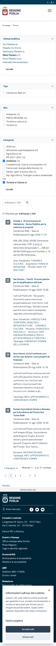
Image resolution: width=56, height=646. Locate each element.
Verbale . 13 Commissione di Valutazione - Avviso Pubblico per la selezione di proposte (29, 224)
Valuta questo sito (28, 489)
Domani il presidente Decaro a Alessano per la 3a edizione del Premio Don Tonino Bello (31, 412)
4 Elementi (12, 469)
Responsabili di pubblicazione (17, 585)
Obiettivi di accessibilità (14, 561)
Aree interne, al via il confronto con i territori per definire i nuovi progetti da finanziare (31, 357)
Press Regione (9, 544)
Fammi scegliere (14, 620)
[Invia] (27, 202)
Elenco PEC (8, 531)
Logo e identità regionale (14, 548)
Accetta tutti (28, 629)
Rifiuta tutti (28, 637)
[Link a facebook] (31, 509)
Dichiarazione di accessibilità (16, 558)
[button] (28, 39)
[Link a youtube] (43, 509)
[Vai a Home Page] (11, 11)
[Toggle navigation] (50, 11)
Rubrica (20, 531)
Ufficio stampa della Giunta (16, 541)
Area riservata (13, 509)
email (13, 575)
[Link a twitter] (37, 509)
